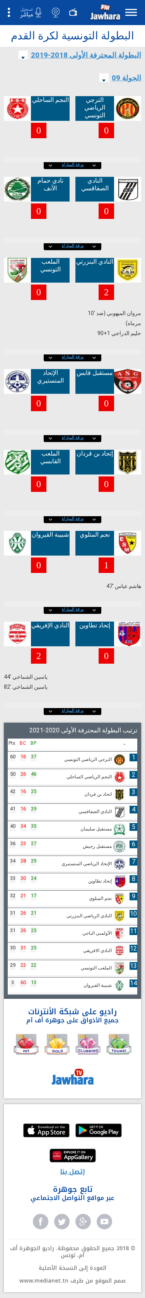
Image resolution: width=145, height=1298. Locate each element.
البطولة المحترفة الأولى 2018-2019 (86, 55)
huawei (72, 1156)
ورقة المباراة (73, 164)
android (98, 1131)
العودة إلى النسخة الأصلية (72, 1268)
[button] (104, 13)
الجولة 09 (126, 77)
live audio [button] (30, 13)
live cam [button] (55, 12)
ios (46, 1131)
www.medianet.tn (43, 1281)
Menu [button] (131, 12)
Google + (83, 1221)
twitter (62, 1221)
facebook (40, 1221)
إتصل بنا (72, 1172)
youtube (104, 1221)
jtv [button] (73, 12)
